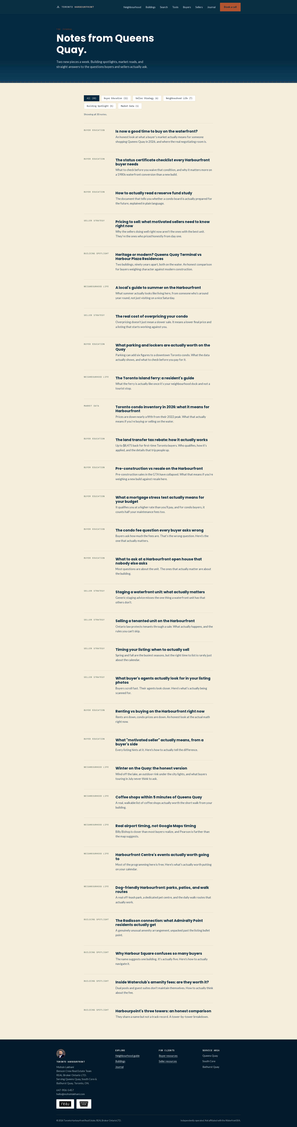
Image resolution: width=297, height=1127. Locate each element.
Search (164, 7)
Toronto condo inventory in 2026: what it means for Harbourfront (162, 409)
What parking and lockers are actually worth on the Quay (163, 347)
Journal (211, 7)
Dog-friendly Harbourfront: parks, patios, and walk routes (162, 889)
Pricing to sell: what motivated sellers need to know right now (163, 223)
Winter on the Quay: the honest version (151, 768)
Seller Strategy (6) (147, 98)
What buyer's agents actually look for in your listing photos (163, 680)
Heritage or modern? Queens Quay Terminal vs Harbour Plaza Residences (159, 256)
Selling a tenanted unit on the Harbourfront (155, 620)
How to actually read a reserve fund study (154, 193)
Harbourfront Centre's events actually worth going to (162, 856)
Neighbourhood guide (127, 1055)
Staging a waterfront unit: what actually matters (160, 591)
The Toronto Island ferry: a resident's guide (155, 378)
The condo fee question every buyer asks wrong (160, 530)
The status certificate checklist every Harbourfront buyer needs (163, 162)
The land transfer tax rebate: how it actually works (162, 439)
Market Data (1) (130, 106)
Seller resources (168, 1061)
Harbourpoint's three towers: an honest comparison (163, 1011)
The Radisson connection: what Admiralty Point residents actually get (159, 922)
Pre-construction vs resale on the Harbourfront (159, 468)
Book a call (230, 6)
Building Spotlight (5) (100, 106)
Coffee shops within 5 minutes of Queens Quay (159, 797)
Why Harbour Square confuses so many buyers (159, 953)
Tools (175, 7)
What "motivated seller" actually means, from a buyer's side (160, 742)
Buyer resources (168, 1055)
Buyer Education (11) (116, 98)
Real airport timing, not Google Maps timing (156, 825)
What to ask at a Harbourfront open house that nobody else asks (159, 561)
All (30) (91, 98)
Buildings (151, 7)
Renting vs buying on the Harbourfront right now (160, 711)
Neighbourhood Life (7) (179, 98)
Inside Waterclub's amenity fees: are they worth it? (162, 982)
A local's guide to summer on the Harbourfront (158, 287)
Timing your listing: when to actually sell (152, 649)
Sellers (199, 7)
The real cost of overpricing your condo (152, 316)
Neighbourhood (132, 7)
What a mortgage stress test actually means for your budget (160, 499)
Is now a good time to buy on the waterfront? (157, 131)
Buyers (187, 7)
